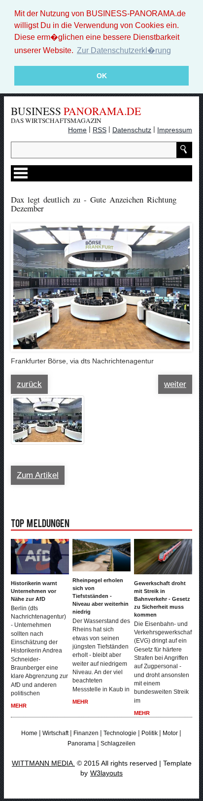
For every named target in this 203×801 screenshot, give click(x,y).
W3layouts (106, 773)
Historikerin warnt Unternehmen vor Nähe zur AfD (34, 591)
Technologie (119, 733)
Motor (170, 733)
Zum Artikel (38, 475)
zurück (29, 384)
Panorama (82, 743)
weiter (175, 384)
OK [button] (102, 76)
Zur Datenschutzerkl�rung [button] (124, 50)
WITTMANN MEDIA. (43, 763)
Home (77, 130)
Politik (149, 733)
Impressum (174, 130)
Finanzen (86, 733)
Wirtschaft (55, 733)
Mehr (19, 706)
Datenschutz (131, 130)
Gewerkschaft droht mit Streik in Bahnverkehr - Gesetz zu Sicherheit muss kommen (162, 599)
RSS (99, 130)
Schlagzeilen (118, 743)
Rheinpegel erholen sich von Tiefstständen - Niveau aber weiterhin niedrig (100, 596)
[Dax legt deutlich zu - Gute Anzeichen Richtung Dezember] (101, 283)
